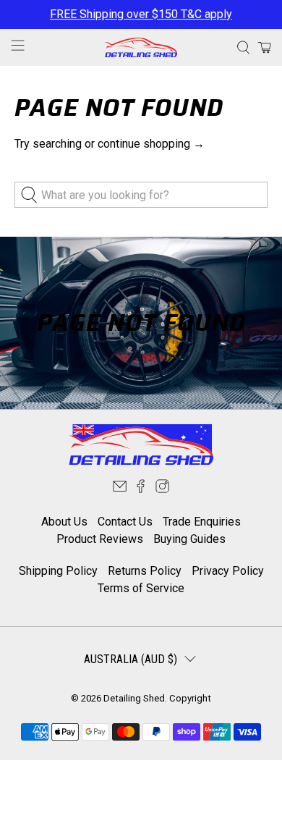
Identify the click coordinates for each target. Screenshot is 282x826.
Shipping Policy (58, 571)
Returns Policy (144, 571)
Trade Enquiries (202, 521)
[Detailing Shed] (141, 47)
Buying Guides (189, 539)
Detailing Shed (134, 698)
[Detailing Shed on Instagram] (162, 490)
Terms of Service (141, 588)
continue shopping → (151, 144)
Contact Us (125, 521)
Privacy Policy (228, 571)
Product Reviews (99, 539)
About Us (64, 521)
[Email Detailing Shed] (120, 490)
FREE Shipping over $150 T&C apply (141, 14)
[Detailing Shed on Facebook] (141, 490)
